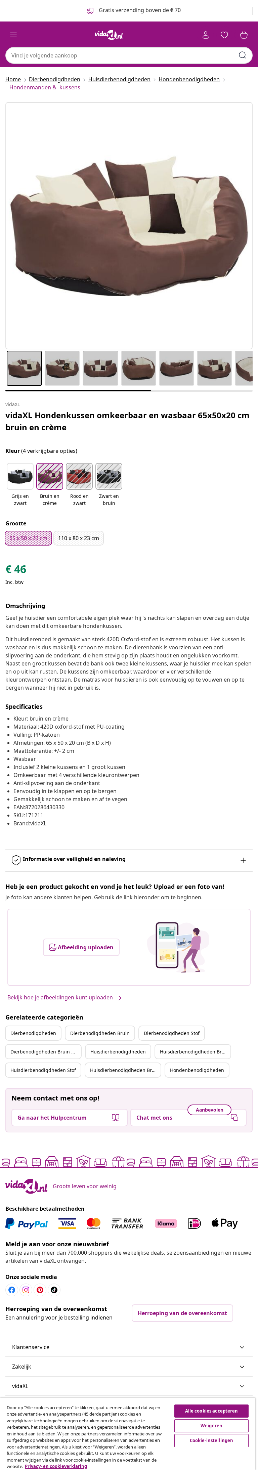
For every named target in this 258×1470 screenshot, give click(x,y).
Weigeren (211, 1426)
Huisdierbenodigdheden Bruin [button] (194, 1051)
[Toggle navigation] (13, 35)
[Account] (205, 35)
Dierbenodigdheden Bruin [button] (100, 1033)
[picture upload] (178, 947)
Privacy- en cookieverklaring (56, 1466)
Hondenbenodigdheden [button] (197, 1070)
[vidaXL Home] (109, 35)
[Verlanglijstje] (224, 35)
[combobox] (129, 55)
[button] (20, 485)
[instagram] (26, 1290)
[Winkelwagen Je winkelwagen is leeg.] (243, 35)
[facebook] (11, 1290)
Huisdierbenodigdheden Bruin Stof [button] (125, 1070)
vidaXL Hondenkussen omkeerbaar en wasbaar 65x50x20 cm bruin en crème (127, 421)
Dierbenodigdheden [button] (33, 1033)
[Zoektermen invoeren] (242, 55)
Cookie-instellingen (211, 1440)
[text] (15, 571)
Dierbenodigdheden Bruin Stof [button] (45, 1051)
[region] (127, 1434)
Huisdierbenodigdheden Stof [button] (43, 1070)
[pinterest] (40, 1290)
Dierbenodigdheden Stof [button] (172, 1033)
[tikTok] (54, 1290)
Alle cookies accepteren (211, 1411)
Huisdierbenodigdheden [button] (118, 1051)
